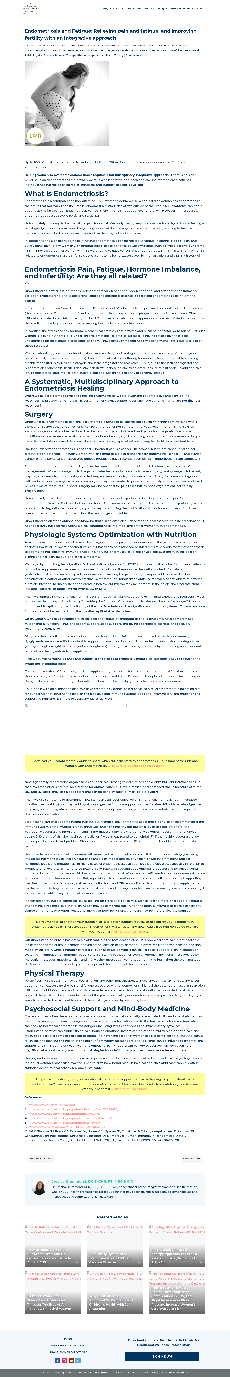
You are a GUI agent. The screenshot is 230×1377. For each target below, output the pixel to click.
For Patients (70, 50)
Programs (109, 8)
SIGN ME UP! (162, 1356)
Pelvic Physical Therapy (39, 55)
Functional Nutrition (92, 50)
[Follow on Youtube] (71, 1361)
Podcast (149, 8)
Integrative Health (117, 50)
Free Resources (180, 8)
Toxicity (119, 55)
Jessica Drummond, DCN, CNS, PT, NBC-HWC (56, 45)
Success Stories (131, 8)
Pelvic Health (193, 50)
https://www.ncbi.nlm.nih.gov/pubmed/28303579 (64, 1113)
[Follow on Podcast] (78, 1361)
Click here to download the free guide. (136, 765)
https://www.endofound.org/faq (51, 1105)
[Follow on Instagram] (64, 1361)
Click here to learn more (129, 931)
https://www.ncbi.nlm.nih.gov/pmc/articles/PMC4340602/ (70, 1118)
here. (144, 1000)
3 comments (133, 55)
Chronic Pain (138, 45)
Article (125, 45)
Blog (161, 8)
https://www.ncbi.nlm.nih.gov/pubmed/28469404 (64, 1122)
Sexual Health (104, 55)
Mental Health (160, 50)
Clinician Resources (159, 45)
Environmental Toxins (38, 50)
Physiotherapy (86, 55)
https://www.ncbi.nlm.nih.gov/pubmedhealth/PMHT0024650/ (73, 1109)
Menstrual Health (139, 50)
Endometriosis (181, 45)
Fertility (57, 50)
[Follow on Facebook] (57, 1361)
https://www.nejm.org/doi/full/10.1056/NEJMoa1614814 (66, 1127)
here (97, 503)
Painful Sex (177, 50)
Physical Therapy (65, 55)
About (200, 8)
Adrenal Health (110, 45)
